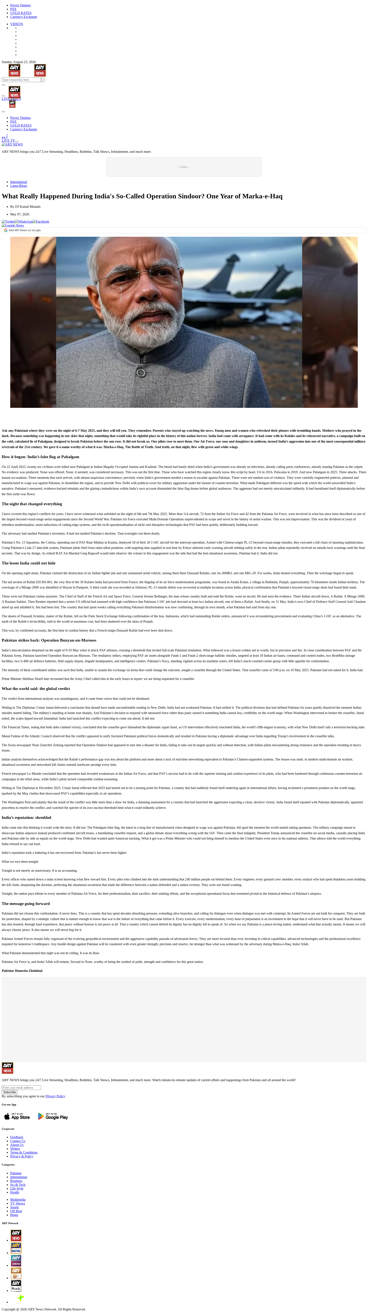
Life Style (16, 1188)
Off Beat (16, 1211)
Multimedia (18, 1199)
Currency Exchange (23, 17)
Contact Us (17, 1141)
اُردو (18, 99)
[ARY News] (9, 89)
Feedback (16, 1137)
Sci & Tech (17, 1184)
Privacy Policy (55, 1096)
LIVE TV (8, 99)
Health (14, 1192)
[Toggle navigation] (3, 85)
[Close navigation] (3, 111)
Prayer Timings (20, 5)
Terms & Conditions (23, 1152)
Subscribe (9, 1092)
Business (16, 1181)
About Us (16, 1145)
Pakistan (16, 1173)
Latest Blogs (18, 186)
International (18, 182)
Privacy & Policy (21, 1156)
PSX (13, 9)
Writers (15, 1148)
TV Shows (17, 1203)
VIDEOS (16, 24)
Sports (14, 1207)
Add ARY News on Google (25, 230)
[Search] (3, 96)
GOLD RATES (21, 13)
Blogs (14, 1215)
